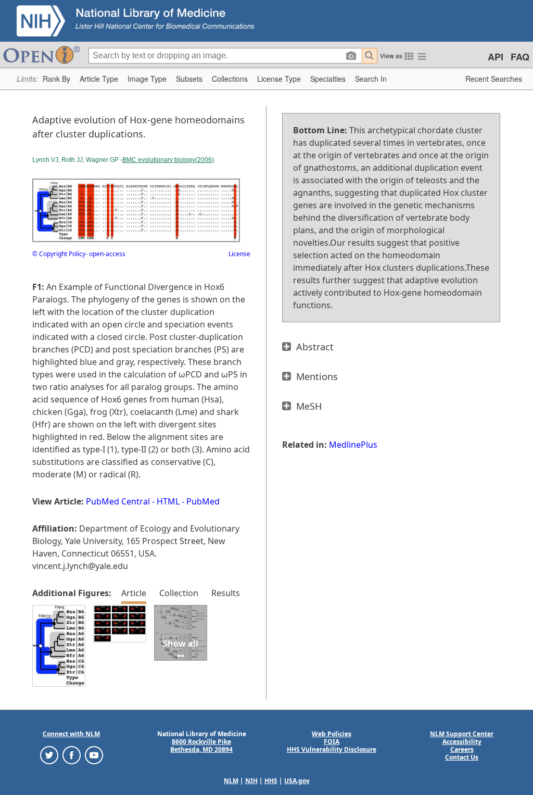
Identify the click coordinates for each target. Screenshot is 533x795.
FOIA (331, 741)
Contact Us (461, 757)
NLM (231, 780)
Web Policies (331, 733)
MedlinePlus (353, 444)
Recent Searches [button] (493, 78)
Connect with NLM (71, 733)
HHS (270, 780)
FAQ (520, 57)
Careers (462, 749)
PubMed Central (118, 501)
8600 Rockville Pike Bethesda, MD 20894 (201, 745)
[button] (56, 79)
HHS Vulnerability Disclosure (331, 749)
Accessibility (461, 741)
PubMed (203, 501)
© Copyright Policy (58, 253)
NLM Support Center (461, 733)
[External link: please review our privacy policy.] (49, 754)
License (239, 253)
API (495, 57)
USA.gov (297, 780)
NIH (251, 780)
